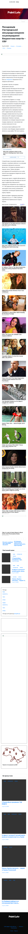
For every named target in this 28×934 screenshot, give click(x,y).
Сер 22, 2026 (15, 561)
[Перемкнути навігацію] (23, 20)
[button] (26, 20)
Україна (14, 556)
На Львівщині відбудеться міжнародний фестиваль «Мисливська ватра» (10, 903)
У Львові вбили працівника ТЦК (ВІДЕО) (16, 560)
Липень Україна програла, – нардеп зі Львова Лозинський (18, 580)
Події (18, 565)
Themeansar (14, 928)
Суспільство (19, 554)
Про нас (16, 931)
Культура (5, 880)
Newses (21, 926)
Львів (14, 554)
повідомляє (9, 79)
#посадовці (18, 46)
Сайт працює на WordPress (10, 926)
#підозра (13, 46)
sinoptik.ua (17, 613)
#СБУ (4, 48)
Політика (15, 577)
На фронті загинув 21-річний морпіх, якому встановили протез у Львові (13, 836)
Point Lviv (14, 12)
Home (11, 931)
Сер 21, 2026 (15, 573)
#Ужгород (9, 48)
